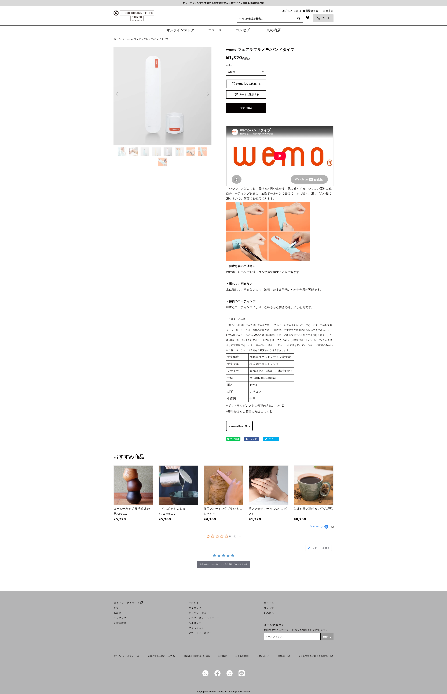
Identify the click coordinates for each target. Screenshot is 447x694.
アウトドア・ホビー (200, 632)
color (229, 65)
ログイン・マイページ (126, 602)
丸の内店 (269, 613)
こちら (276, 405)
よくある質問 (242, 656)
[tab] (319, 548)
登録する (327, 636)
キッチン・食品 (198, 613)
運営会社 (282, 656)
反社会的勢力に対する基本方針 (314, 656)
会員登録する (310, 10)
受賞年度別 (119, 623)
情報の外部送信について (160, 656)
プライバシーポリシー (124, 656)
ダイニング (195, 608)
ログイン (287, 10)
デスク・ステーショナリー (204, 617)
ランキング (119, 617)
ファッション (196, 628)
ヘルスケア (195, 623)
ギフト (117, 608)
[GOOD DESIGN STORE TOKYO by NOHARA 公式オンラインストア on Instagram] (229, 675)
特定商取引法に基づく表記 (197, 656)
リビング (194, 602)
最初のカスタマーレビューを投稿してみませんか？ (223, 564)
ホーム (117, 39)
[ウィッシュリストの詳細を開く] (307, 17)
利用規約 (222, 656)
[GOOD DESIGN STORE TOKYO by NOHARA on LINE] (242, 675)
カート (326, 17)
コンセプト (270, 608)
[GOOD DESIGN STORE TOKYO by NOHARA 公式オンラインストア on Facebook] (217, 675)
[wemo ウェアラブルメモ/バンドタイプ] (122, 151)
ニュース (269, 602)
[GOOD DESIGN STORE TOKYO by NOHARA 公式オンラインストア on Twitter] (205, 675)
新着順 (117, 613)
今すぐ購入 (246, 107)
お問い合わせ (263, 656)
